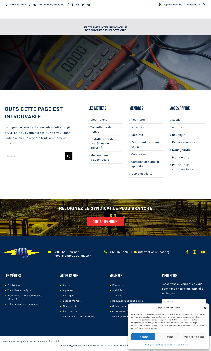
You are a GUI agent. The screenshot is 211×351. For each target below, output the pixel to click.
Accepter (143, 336)
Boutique (178, 135)
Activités (137, 127)
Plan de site (180, 157)
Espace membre (183, 142)
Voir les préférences (194, 336)
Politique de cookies (154, 345)
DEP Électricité (141, 173)
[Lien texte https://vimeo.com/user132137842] (88, 4)
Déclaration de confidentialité (178, 345)
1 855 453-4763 (118, 252)
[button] (204, 307)
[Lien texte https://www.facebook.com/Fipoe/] (72, 4)
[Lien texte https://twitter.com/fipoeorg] (83, 4)
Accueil (177, 119)
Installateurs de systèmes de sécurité (102, 143)
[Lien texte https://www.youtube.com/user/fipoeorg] (203, 252)
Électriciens (99, 119)
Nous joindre (181, 150)
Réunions (138, 119)
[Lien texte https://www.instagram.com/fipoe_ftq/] (77, 4)
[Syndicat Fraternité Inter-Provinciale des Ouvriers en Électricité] (105, 26)
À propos (178, 127)
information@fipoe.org (153, 252)
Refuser (169, 336)
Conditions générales (70, 345)
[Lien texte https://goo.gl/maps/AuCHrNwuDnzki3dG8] (49, 255)
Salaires (137, 135)
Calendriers (139, 154)
